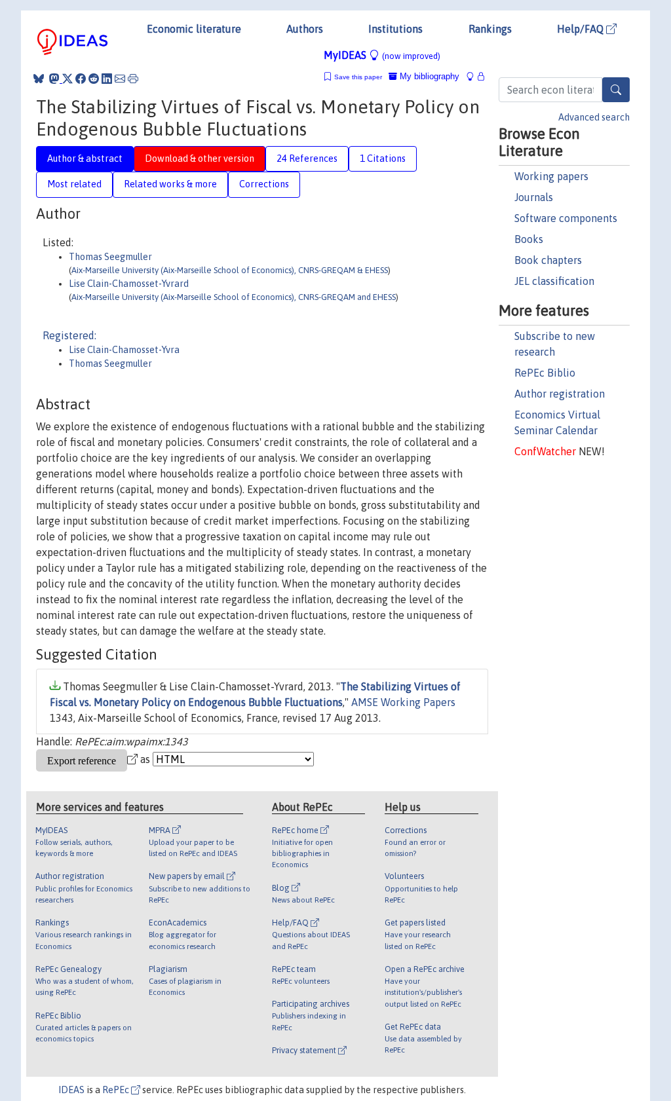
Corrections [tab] (264, 184)
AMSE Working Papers (403, 702)
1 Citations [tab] (383, 158)
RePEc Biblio (544, 373)
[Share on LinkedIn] (107, 78)
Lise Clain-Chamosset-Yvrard (129, 283)
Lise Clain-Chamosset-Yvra (124, 350)
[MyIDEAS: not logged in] (473, 76)
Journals (533, 197)
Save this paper (358, 77)
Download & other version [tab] (199, 158)
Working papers (551, 176)
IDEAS (71, 1090)
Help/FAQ (581, 29)
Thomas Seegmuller (110, 257)
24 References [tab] (307, 158)
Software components (565, 218)
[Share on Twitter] (67, 78)
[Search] (616, 89)
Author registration (559, 394)
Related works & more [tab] (170, 184)
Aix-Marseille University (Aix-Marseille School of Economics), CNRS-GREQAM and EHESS (233, 297)
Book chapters (548, 260)
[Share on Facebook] (80, 78)
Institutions (395, 29)
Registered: (69, 335)
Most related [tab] (74, 184)
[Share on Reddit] (93, 78)
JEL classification (554, 281)
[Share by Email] (120, 78)
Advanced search (594, 117)
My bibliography (428, 76)
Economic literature (194, 29)
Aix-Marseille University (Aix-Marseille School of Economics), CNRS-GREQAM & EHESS (229, 270)
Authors (304, 29)
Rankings (490, 29)
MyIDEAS (382, 55)
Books (528, 239)
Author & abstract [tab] (85, 158)
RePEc (116, 1090)
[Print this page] (133, 78)
